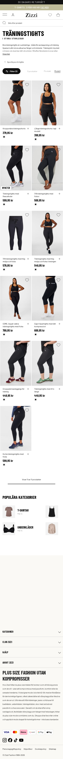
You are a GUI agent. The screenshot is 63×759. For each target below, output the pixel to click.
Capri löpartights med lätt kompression (45, 325)
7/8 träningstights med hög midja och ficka (14, 260)
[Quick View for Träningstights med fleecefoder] (28, 194)
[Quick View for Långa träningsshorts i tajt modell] (59, 128)
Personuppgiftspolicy (12, 749)
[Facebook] (10, 740)
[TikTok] (16, 740)
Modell (57, 71)
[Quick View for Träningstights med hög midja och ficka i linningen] (59, 259)
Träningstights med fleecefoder (11, 195)
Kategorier (8, 631)
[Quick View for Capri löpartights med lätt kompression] (59, 324)
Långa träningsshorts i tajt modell (45, 129)
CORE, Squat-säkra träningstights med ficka (13, 325)
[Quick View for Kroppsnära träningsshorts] (28, 128)
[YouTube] (21, 740)
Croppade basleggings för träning (13, 390)
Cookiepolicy (40, 749)
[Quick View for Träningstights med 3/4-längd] (59, 389)
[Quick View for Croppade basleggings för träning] (28, 389)
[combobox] (31, 23)
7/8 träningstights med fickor (43, 195)
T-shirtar (22, 511)
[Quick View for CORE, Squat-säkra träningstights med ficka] (28, 324)
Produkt (47, 71)
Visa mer (6, 53)
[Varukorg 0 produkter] (58, 15)
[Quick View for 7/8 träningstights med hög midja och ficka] (28, 259)
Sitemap (52, 749)
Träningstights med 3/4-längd (44, 390)
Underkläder (22, 528)
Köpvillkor (28, 749)
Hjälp (5, 652)
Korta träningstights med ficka (13, 455)
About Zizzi (8, 662)
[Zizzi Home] (31, 14)
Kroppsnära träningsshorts (14, 128)
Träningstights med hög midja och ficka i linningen (45, 260)
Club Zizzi (7, 642)
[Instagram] (5, 740)
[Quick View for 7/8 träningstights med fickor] (59, 194)
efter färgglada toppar (44, 51)
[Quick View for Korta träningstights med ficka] (28, 454)
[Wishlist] (27, 84)
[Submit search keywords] (4, 23)
